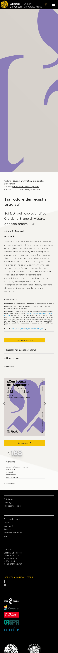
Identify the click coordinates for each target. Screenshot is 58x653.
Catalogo (8, 502)
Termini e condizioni (13, 533)
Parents (7, 308)
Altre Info (9, 462)
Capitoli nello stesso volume (20, 350)
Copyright (8, 526)
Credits (7, 522)
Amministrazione (12, 519)
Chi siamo (8, 499)
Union (34, 306)
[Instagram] (29, 586)
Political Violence (24, 306)
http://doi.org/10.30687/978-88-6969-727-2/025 (27, 329)
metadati (9, 472)
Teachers (14, 308)
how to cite (10, 469)
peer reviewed (12, 477)
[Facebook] (29, 581)
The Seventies (22, 308)
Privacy (7, 529)
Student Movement (43, 306)
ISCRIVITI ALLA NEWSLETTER (18, 577)
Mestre (15, 306)
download (25, 443)
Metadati (10, 367)
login (6, 536)
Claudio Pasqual (14, 231)
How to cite (11, 358)
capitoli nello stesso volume (17, 467)
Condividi (9, 483)
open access (10, 299)
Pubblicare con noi (12, 506)
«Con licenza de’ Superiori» (26, 186)
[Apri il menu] (53, 4)
